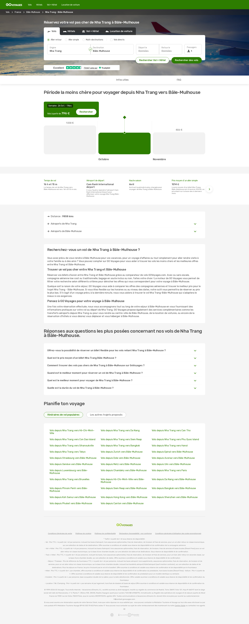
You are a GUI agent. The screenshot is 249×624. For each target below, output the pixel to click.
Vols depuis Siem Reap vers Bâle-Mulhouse (124, 488)
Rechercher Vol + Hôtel (152, 60)
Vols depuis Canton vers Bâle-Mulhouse (122, 503)
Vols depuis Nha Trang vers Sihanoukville (72, 445)
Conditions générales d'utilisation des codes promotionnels (178, 533)
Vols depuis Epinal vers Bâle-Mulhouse (172, 451)
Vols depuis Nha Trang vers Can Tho (171, 430)
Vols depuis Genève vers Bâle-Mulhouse (71, 464)
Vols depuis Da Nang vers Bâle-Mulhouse (174, 479)
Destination (98, 47)
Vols (30, 5)
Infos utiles (122, 79)
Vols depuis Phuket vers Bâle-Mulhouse (71, 503)
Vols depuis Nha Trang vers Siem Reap (121, 439)
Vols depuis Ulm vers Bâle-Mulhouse (171, 464)
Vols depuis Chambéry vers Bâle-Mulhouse (124, 470)
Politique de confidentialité (105, 533)
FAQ (179, 79)
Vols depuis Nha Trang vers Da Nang (120, 430)
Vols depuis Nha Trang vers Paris (169, 470)
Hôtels (39, 5)
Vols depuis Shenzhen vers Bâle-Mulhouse (175, 497)
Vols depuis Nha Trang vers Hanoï (170, 445)
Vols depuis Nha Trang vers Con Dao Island (72, 439)
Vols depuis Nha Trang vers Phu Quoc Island (175, 439)
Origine (53, 47)
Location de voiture (71, 5)
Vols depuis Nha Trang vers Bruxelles (69, 479)
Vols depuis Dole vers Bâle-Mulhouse (120, 458)
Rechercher (86, 111)
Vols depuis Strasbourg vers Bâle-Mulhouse (73, 458)
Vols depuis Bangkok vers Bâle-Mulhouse (174, 488)
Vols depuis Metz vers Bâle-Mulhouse (121, 464)
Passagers (192, 47)
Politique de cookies (83, 533)
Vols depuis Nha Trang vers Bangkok (120, 445)
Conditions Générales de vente (60, 533)
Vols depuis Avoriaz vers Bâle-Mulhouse (173, 458)
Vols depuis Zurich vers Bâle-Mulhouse (122, 451)
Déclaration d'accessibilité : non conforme (135, 533)
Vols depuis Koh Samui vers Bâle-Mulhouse (73, 497)
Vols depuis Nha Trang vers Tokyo (67, 451)
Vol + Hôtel (52, 5)
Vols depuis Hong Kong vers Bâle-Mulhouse (124, 497)
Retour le (166, 47)
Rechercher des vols (186, 60)
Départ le (142, 47)
